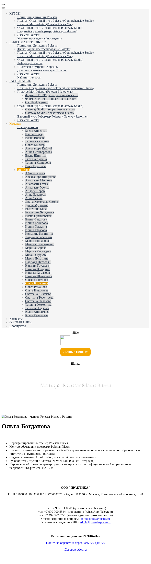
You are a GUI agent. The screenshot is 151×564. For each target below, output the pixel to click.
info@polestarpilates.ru (95, 518)
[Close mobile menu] (3, 7)
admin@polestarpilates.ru (95, 522)
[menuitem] (14, 13)
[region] (75, 378)
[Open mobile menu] (3, 4)
